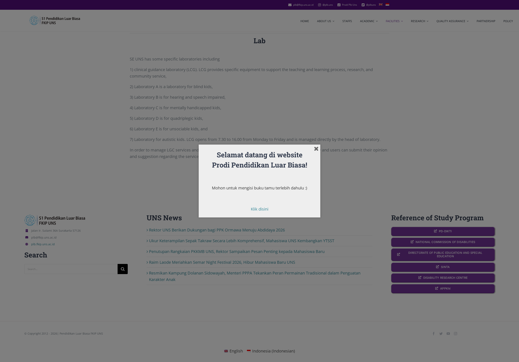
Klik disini (259, 209)
